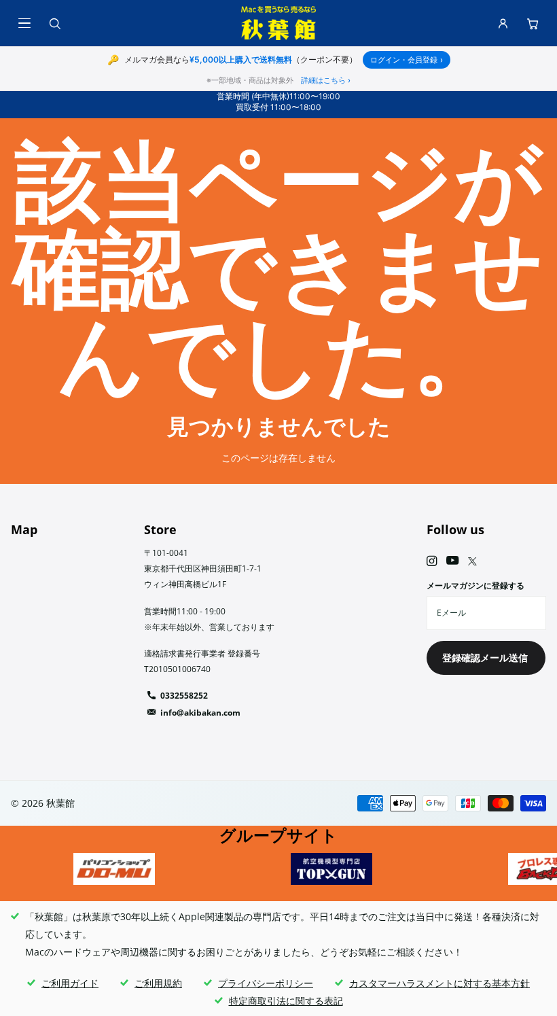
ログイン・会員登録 (406, 60)
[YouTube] (452, 561)
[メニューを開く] (24, 23)
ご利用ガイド (69, 983)
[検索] (54, 23)
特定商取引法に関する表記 (286, 1000)
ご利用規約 (158, 983)
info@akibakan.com (200, 712)
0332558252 (184, 695)
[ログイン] (502, 23)
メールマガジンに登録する (475, 585)
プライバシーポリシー (265, 983)
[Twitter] (472, 561)
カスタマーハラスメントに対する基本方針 (439, 983)
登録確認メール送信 (486, 657)
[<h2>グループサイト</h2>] (114, 869)
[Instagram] (432, 561)
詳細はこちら (326, 80)
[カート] (532, 23)
